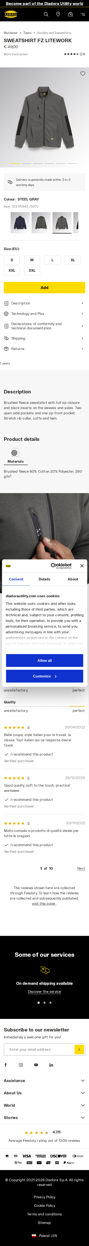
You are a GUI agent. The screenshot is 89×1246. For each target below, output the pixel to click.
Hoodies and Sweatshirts (54, 32)
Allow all (44, 660)
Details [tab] (44, 579)
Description (20, 303)
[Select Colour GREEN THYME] (41, 222)
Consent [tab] (16, 579)
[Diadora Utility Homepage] (11, 14)
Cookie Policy (44, 1206)
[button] (45, 14)
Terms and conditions (44, 1214)
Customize (42, 676)
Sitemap (44, 1223)
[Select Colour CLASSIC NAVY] (20, 222)
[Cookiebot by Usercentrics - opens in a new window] (53, 566)
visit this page (44, 903)
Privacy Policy (45, 1197)
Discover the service (44, 991)
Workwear (11, 32)
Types (27, 32)
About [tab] (73, 579)
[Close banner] (82, 566)
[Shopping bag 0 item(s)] (70, 14)
